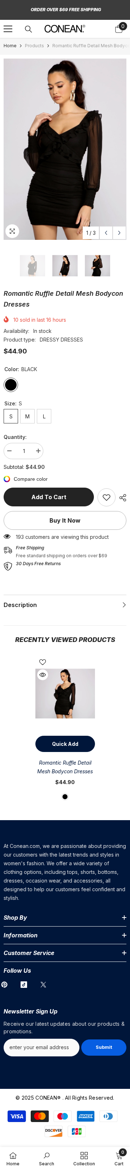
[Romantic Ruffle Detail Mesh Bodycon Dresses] (65, 694)
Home (10, 45)
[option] (65, 149)
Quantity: (15, 437)
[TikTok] (23, 984)
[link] (107, 497)
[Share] (121, 497)
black (65, 796)
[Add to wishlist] (42, 662)
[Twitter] (43, 984)
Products (34, 45)
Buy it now (65, 520)
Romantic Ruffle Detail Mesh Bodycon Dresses (65, 767)
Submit (104, 1047)
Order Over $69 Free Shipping (66, 9)
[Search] (28, 29)
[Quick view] (42, 674)
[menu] (8, 29)
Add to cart (48, 497)
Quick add (65, 744)
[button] (106, 232)
